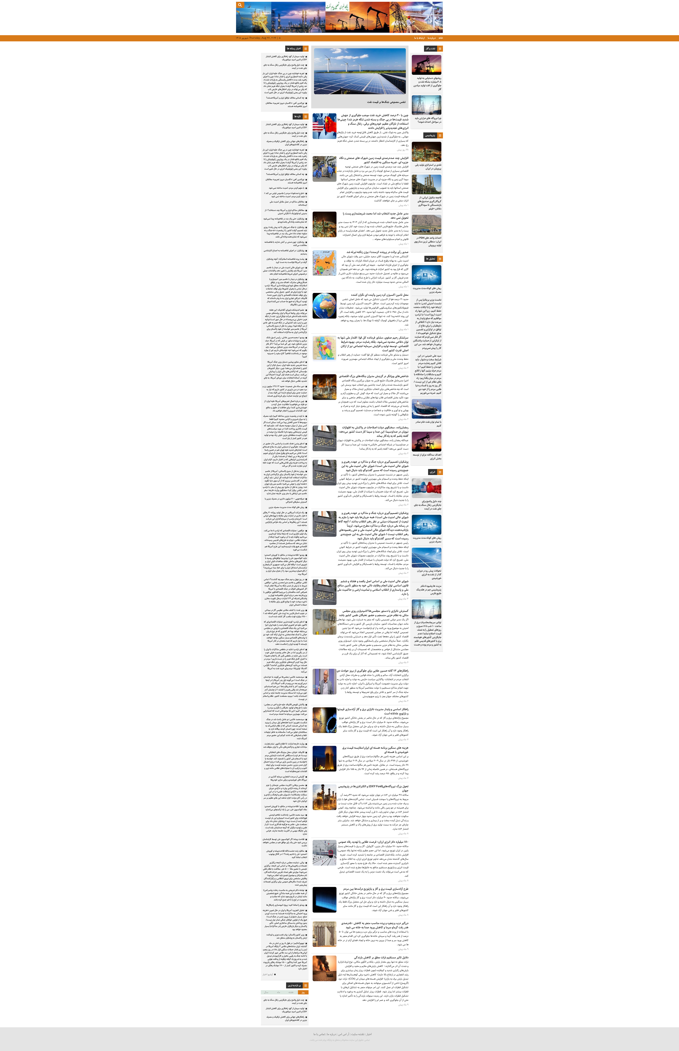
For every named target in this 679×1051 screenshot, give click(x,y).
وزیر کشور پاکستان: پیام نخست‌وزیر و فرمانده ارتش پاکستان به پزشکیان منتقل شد (286, 936)
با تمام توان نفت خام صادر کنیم (428, 424)
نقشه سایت (357, 1034)
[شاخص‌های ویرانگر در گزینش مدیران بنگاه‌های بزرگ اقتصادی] (324, 399)
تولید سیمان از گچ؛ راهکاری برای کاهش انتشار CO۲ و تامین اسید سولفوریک (286, 58)
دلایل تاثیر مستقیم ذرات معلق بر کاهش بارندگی (381, 957)
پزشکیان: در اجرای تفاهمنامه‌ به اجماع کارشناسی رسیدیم (285, 252)
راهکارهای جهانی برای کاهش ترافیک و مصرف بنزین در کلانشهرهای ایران (286, 142)
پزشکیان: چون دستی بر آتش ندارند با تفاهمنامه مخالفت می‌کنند (286, 243)
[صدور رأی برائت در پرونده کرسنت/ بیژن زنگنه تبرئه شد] (324, 275)
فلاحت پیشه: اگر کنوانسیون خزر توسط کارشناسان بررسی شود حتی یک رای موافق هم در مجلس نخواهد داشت (285, 842)
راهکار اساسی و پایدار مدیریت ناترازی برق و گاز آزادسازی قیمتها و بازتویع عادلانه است (372, 711)
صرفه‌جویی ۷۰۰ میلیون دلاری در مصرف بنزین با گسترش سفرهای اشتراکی (286, 500)
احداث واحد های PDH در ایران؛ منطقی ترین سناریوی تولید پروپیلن (427, 242)
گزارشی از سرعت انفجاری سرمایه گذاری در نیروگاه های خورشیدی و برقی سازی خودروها (287, 778)
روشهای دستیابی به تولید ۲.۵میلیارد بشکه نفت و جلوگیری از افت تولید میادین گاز (427, 83)
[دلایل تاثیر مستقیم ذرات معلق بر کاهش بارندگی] (324, 980)
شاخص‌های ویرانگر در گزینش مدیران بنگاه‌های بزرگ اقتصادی (373, 376)
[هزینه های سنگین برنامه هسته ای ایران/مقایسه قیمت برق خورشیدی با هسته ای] (324, 770)
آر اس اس (343, 1034)
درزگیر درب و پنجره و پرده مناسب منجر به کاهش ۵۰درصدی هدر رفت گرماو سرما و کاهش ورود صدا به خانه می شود (374, 925)
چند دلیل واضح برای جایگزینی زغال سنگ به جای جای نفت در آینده (427, 505)
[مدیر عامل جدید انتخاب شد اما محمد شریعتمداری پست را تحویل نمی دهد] (324, 236)
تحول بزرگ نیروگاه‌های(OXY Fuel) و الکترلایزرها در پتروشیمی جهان (373, 788)
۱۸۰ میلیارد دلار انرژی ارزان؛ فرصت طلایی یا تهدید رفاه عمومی (373, 842)
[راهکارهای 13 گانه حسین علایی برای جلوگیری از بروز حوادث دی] (324, 693)
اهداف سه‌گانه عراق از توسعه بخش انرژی (427, 457)
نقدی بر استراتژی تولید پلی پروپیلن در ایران (428, 167)
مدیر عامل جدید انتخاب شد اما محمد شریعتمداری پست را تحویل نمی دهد (375, 215)
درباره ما (431, 38)
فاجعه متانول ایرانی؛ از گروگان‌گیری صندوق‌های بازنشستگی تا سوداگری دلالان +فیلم (429, 203)
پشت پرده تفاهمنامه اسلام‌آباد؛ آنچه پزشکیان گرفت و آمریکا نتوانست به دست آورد (286, 260)
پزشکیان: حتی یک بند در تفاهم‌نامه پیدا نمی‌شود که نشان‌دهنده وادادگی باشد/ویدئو (285, 220)
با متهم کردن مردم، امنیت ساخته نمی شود (286, 188)
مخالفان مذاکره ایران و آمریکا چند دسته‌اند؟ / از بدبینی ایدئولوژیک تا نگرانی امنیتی (286, 211)
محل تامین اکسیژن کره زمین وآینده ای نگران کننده (379, 295)
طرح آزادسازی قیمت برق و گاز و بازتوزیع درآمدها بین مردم (375, 889)
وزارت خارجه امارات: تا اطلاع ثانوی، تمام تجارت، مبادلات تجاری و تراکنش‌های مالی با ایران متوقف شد (285, 745)
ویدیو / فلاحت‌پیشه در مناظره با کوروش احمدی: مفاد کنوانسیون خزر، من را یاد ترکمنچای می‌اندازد (285, 808)
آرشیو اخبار (268, 975)
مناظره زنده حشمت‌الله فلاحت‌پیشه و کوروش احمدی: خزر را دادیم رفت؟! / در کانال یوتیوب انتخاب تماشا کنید (286, 854)
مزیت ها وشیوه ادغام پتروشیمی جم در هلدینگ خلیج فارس (428, 590)
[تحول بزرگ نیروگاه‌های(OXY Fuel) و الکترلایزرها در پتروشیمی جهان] (324, 809)
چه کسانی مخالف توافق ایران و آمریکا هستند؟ (285, 98)
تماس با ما (319, 1034)
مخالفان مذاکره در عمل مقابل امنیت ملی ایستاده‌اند (288, 203)
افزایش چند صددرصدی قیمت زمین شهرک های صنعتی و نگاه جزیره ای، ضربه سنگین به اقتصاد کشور (373, 160)
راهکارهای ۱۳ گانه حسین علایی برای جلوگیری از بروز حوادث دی (372, 670)
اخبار (369, 1034)
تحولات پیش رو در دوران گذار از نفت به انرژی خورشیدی (429, 574)
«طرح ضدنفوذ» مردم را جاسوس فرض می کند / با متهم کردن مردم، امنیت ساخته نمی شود (285, 194)
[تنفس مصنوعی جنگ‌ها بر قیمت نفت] (360, 71)
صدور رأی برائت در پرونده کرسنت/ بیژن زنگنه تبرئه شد (377, 252)
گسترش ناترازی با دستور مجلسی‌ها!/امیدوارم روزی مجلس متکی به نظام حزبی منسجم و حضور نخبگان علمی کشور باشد (373, 613)
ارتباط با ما (419, 38)
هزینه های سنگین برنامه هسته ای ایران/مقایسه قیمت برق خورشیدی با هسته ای (375, 750)
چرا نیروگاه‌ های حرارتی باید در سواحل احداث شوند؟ (428, 120)
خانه (440, 38)
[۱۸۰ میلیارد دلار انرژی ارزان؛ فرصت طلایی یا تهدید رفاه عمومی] (324, 864)
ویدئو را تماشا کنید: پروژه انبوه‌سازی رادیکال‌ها (285, 905)
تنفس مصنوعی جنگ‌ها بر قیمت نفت (386, 102)
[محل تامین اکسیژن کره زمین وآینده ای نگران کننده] (324, 317)
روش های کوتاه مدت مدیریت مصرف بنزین (427, 290)
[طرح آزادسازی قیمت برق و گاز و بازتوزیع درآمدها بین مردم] (324, 911)
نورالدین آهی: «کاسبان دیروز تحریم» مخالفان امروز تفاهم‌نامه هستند (286, 104)
